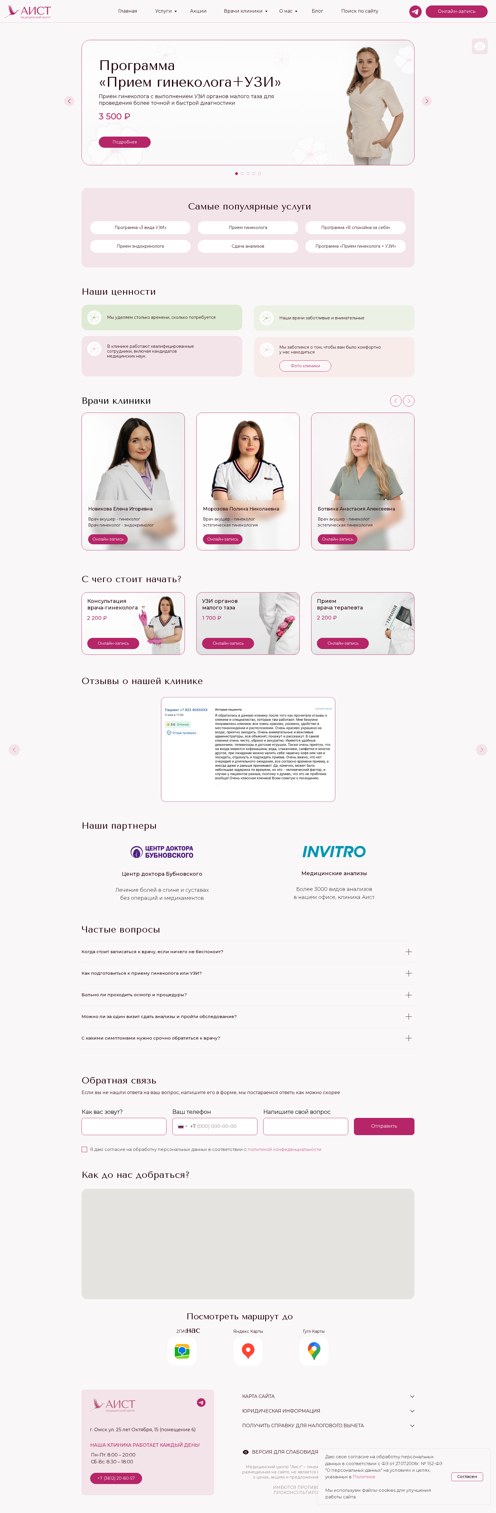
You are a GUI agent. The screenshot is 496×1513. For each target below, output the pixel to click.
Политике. (364, 1476)
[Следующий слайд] (427, 101)
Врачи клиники (243, 11)
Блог (317, 11)
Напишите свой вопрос (297, 1111)
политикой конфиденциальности (284, 1149)
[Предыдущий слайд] (69, 101)
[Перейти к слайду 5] (259, 173)
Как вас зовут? (102, 1111)
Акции (198, 11)
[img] (133, 623)
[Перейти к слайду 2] (242, 173)
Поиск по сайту (359, 11)
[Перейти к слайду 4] (253, 173)
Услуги (163, 11)
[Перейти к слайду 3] (248, 173)
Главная (127, 11)
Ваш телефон (191, 1111)
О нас (285, 11)
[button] (305, 366)
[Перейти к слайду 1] (236, 173)
